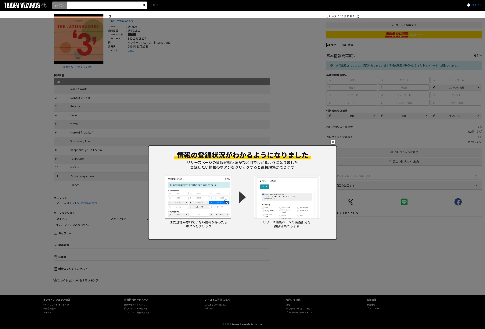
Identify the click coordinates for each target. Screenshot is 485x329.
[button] (333, 142)
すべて (58, 5)
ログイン (476, 5)
